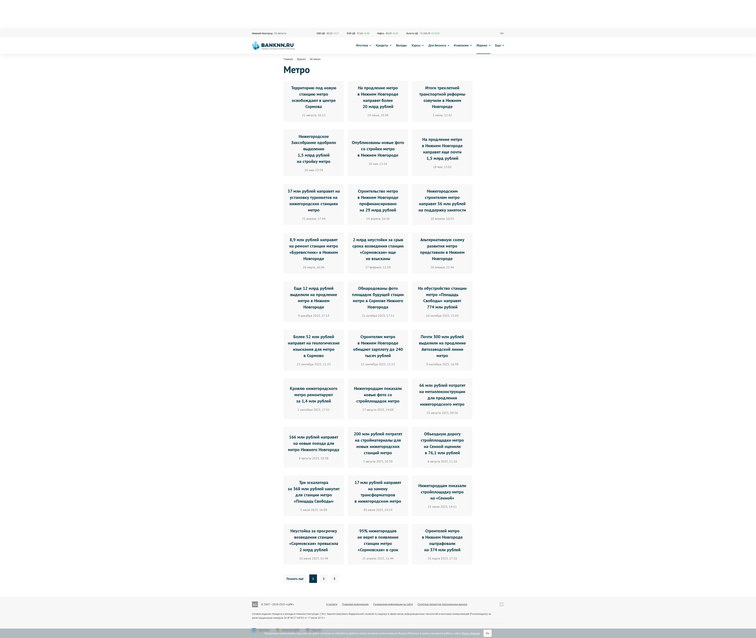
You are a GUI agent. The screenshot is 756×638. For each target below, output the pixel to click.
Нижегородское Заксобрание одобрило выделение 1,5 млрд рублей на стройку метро (313, 149)
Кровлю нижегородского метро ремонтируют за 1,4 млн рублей (313, 395)
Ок (487, 633)
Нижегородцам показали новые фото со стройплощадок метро (378, 395)
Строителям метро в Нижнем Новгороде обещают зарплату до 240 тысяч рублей (378, 346)
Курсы (416, 45)
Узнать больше (471, 633)
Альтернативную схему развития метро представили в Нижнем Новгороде (442, 249)
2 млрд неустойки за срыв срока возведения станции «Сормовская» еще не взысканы (378, 249)
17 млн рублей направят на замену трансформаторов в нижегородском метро (378, 492)
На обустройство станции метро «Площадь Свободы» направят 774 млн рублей (442, 297)
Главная (288, 59)
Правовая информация (355, 604)
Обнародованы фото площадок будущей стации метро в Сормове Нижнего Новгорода (378, 297)
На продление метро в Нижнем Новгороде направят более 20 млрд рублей (378, 97)
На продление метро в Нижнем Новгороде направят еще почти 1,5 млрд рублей (442, 149)
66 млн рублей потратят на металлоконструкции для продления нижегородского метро (442, 394)
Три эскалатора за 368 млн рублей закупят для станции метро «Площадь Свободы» (314, 492)
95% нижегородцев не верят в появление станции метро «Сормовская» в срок (378, 540)
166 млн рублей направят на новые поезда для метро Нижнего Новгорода (313, 443)
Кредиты (382, 45)
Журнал (481, 45)
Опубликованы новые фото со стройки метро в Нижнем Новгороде (378, 149)
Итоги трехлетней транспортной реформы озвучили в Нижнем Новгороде (442, 97)
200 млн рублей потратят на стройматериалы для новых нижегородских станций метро (378, 443)
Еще (498, 45)
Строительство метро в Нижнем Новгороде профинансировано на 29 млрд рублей (378, 200)
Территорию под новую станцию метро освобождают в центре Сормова (313, 97)
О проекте (331, 604)
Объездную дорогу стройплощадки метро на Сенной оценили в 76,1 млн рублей (442, 443)
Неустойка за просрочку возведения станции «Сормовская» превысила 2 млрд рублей (313, 540)
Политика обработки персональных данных (442, 604)
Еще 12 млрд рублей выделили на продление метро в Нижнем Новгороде (313, 297)
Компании (461, 45)
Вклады (401, 45)
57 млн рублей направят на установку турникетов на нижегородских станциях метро (314, 200)
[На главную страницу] (273, 45)
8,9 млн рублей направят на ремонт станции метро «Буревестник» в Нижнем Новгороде (313, 249)
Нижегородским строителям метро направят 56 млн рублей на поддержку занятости (442, 200)
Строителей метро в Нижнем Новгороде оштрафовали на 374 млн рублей (442, 540)
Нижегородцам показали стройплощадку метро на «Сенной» (442, 492)
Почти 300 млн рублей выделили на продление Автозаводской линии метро (442, 346)
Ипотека (362, 45)
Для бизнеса (437, 45)
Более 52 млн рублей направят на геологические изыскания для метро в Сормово (314, 346)
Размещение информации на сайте (393, 604)
